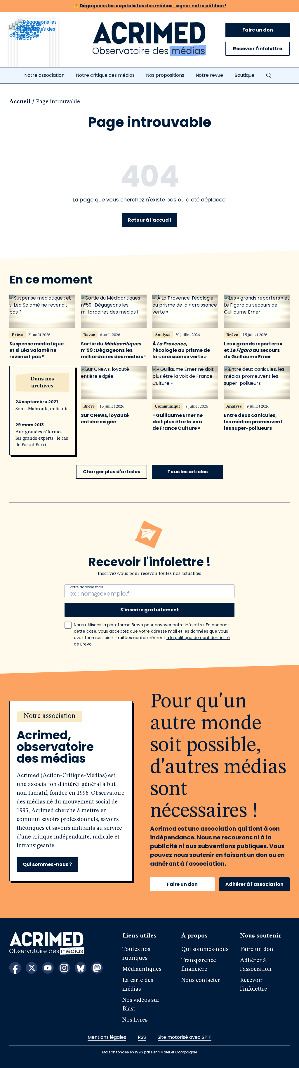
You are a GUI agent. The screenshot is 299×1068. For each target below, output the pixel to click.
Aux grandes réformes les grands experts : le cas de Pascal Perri (41, 438)
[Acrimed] (149, 39)
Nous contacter (200, 980)
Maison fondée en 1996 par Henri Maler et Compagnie (149, 1052)
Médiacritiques (141, 969)
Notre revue (209, 75)
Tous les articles (187, 471)
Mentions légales (107, 1037)
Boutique (244, 75)
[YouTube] (48, 968)
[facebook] (15, 968)
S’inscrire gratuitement (149, 609)
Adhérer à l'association (254, 884)
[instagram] (64, 968)
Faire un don (257, 30)
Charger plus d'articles (111, 471)
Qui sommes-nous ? (47, 864)
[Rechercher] (268, 75)
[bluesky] (80, 968)
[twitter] (31, 968)
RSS (142, 1037)
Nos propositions (165, 75)
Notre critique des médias (105, 75)
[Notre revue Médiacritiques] (41, 46)
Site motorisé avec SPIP (184, 1037)
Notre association (44, 75)
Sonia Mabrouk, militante (42, 409)
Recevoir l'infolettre (257, 48)
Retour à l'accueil (149, 220)
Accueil (20, 102)
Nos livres (134, 1020)
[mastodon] (97, 968)
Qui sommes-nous (204, 949)
